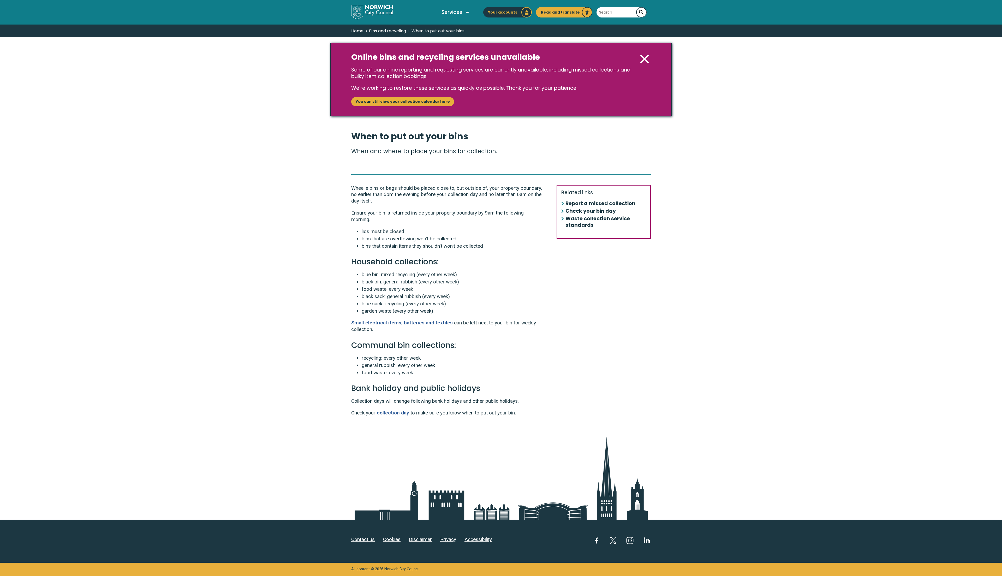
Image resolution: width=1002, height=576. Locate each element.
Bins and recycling (387, 31)
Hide (644, 59)
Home (357, 31)
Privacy (448, 539)
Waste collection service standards (597, 222)
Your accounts (502, 12)
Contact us (363, 539)
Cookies (392, 539)
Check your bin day (590, 211)
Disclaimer (420, 539)
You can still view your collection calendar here (402, 101)
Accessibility (478, 539)
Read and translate (560, 13)
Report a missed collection (600, 203)
